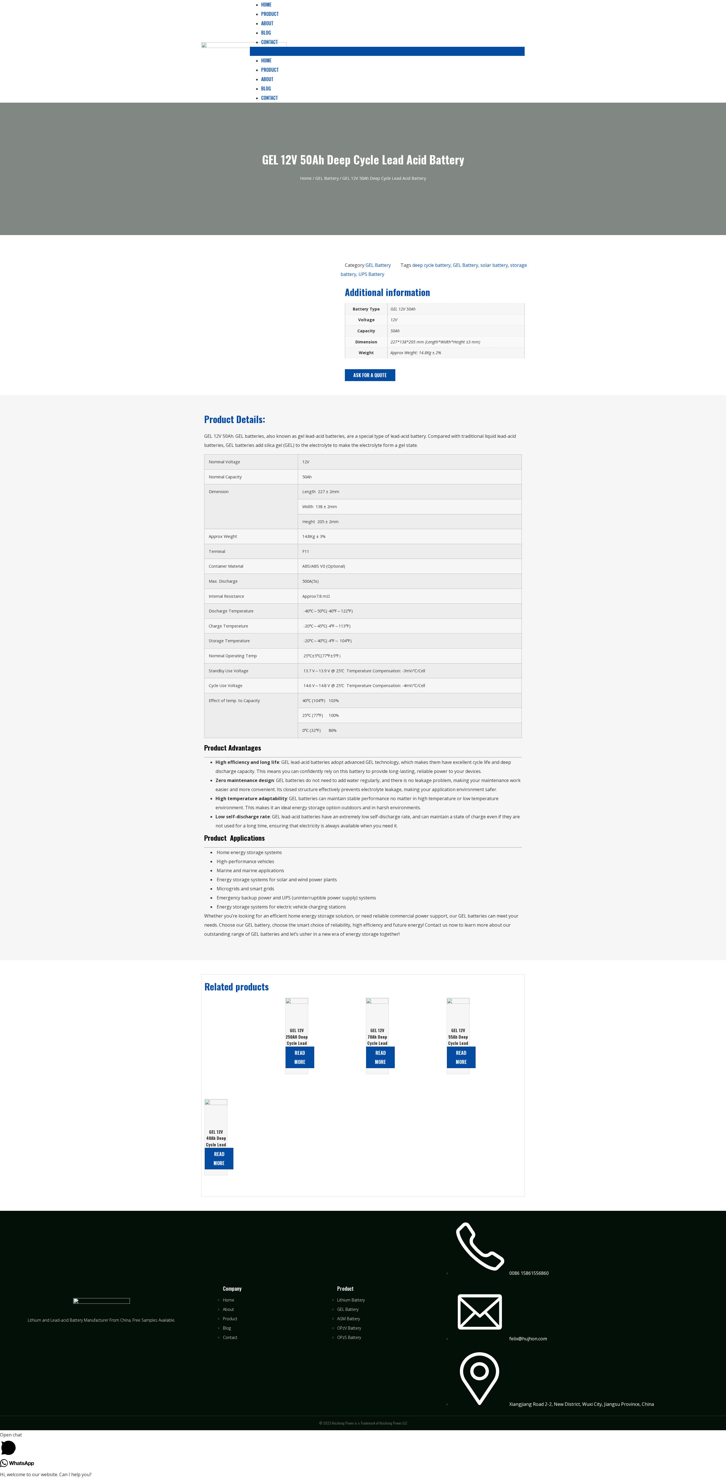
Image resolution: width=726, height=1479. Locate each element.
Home (266, 60)
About (267, 23)
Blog (266, 32)
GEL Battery (327, 178)
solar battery (494, 265)
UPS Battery (371, 274)
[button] (387, 51)
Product (270, 13)
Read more (299, 1057)
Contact (269, 42)
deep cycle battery (431, 265)
